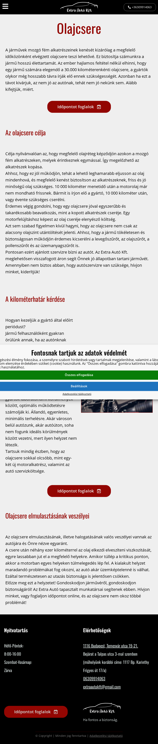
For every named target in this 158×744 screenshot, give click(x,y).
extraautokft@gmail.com (102, 687)
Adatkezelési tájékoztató (77, 393)
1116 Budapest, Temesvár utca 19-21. (110, 646)
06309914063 (94, 678)
